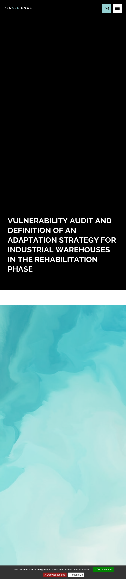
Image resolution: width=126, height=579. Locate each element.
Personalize (76, 574)
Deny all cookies (55, 574)
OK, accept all (104, 569)
